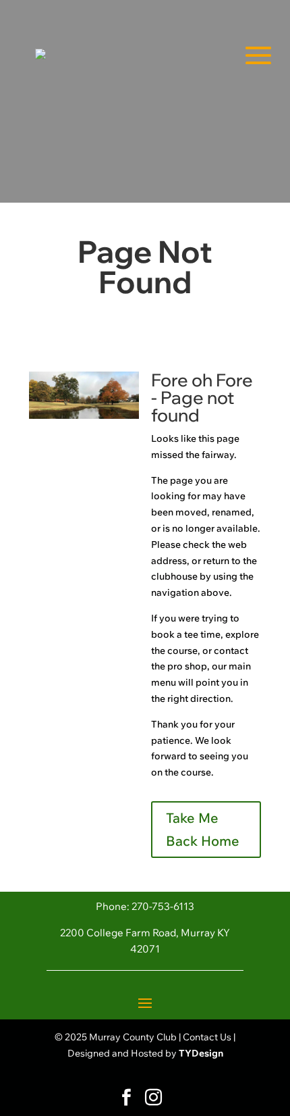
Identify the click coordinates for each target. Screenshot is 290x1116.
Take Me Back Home (202, 829)
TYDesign (201, 1053)
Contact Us (207, 1037)
